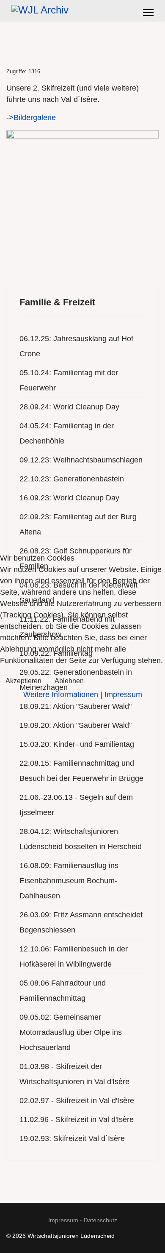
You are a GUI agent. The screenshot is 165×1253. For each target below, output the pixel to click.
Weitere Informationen (60, 694)
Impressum (123, 694)
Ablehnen (69, 680)
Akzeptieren (23, 680)
